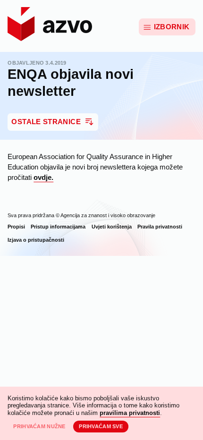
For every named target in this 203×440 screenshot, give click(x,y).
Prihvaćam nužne (39, 426)
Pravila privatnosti (159, 226)
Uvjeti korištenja (112, 226)
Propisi (16, 226)
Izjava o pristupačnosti (36, 240)
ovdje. (43, 177)
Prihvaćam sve (101, 426)
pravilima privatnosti (130, 412)
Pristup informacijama (58, 226)
